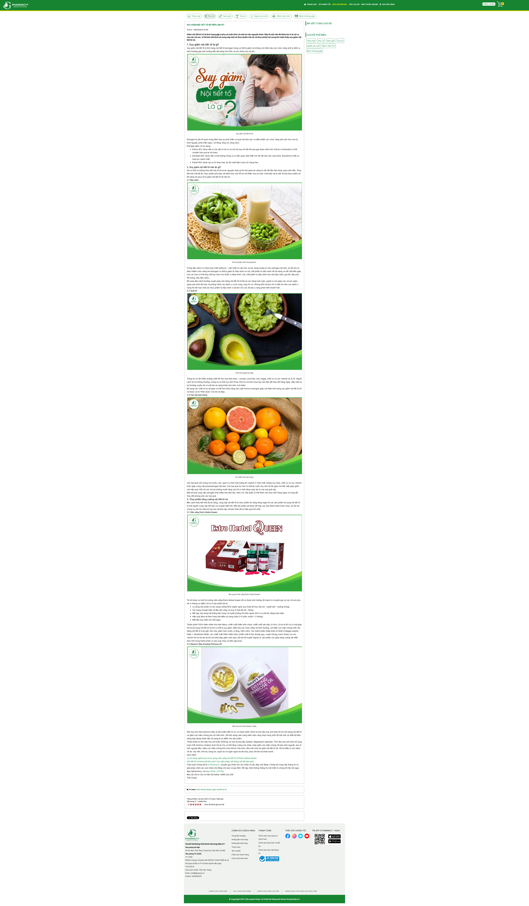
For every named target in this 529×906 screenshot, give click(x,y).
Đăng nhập (489, 4)
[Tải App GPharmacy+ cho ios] (334, 836)
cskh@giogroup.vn (197, 873)
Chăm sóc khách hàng (240, 855)
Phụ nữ (211, 16)
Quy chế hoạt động (242, 891)
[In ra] (294, 29)
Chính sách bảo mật (218, 891)
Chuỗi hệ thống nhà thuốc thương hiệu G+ (281, 899)
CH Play (220, 771)
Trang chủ (312, 4)
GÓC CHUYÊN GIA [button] (339, 4)
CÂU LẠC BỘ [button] (354, 4)
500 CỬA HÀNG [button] (388, 4)
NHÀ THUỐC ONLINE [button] (369, 4)
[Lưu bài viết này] (299, 29)
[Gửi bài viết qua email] (290, 29)
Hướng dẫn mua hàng (240, 839)
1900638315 (197, 876)
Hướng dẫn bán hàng (240, 843)
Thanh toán (236, 847)
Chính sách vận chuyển (268, 891)
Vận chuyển (236, 851)
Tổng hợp (196, 16)
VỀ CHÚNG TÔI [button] (324, 4)
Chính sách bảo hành (240, 858)
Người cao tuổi (260, 16)
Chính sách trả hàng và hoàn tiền (301, 891)
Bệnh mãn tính (283, 16)
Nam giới (227, 16)
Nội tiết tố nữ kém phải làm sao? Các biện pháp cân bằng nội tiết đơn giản (220, 761)
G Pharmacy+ (214, 764)
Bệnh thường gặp (307, 16)
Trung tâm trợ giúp (238, 836)
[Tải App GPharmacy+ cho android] (334, 841)
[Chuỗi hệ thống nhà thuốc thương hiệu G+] (14, 5)
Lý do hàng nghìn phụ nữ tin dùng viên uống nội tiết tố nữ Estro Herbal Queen (222, 758)
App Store (210, 771)
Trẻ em (243, 16)
